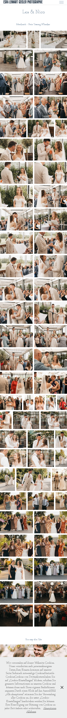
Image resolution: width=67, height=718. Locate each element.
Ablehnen (31, 712)
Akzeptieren (49, 708)
